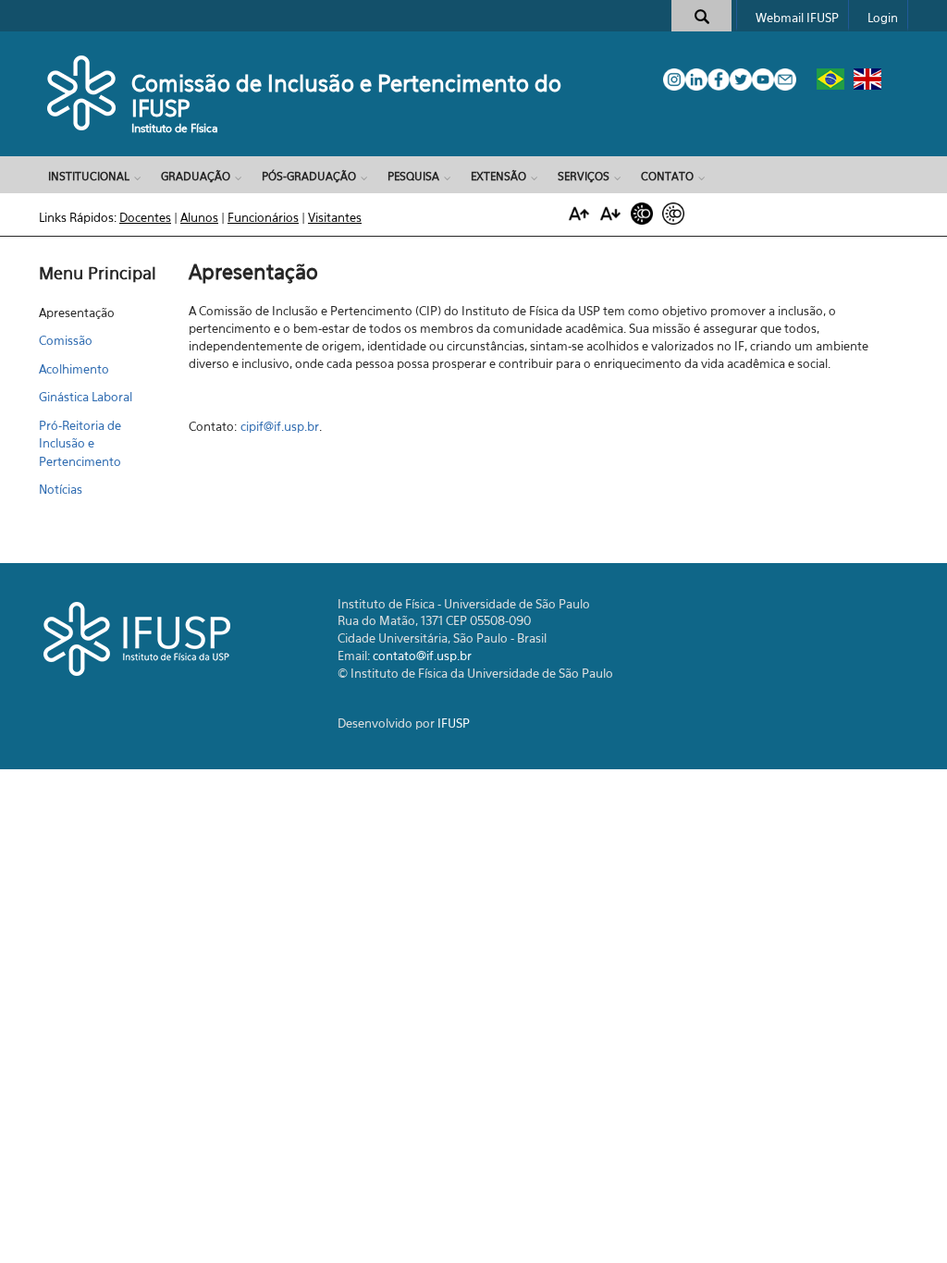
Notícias (60, 489)
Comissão (65, 340)
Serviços (583, 176)
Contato (667, 176)
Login (882, 17)
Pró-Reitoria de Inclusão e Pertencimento (80, 443)
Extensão (498, 176)
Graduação (195, 176)
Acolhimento (74, 369)
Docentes (145, 217)
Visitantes (335, 217)
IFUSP (453, 723)
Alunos (199, 217)
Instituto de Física (174, 128)
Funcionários (263, 217)
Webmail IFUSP (797, 17)
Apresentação (77, 312)
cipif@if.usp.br (279, 426)
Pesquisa (413, 176)
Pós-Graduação (309, 176)
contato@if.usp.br (422, 655)
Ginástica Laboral (85, 396)
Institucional (88, 176)
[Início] (83, 92)
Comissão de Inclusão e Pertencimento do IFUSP (346, 95)
